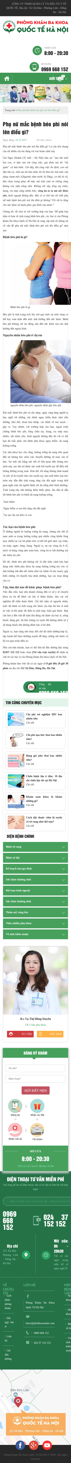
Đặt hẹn (56, 1034)
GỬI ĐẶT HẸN (35, 1090)
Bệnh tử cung (13, 846)
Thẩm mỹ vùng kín (17, 912)
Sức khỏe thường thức (18, 879)
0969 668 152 (54, 67)
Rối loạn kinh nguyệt (18, 890)
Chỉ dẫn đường (8, 1354)
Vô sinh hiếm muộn (17, 934)
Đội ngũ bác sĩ (9, 1322)
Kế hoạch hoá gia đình (19, 868)
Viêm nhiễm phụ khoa (18, 923)
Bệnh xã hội (13, 857)
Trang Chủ (7, 79)
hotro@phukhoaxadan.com (40, 1323)
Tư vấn (27, 1034)
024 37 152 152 (56, 1220)
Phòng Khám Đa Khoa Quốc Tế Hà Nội (40, 1305)
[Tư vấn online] (34, 1445)
